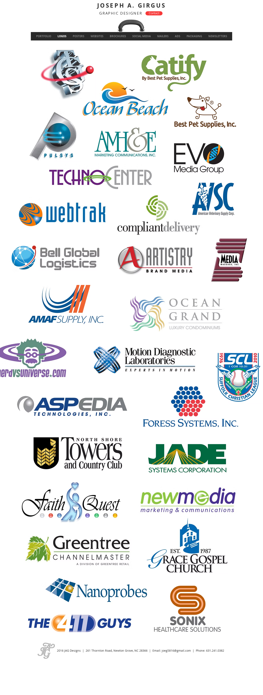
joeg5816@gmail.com (176, 650)
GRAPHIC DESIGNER (120, 13)
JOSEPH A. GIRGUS (131, 5)
